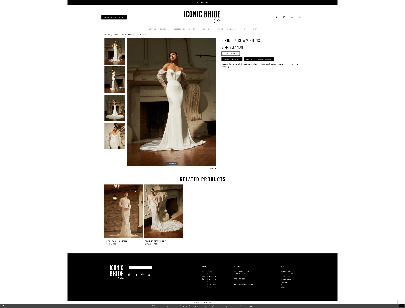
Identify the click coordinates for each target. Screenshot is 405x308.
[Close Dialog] (3, 306)
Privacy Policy (286, 271)
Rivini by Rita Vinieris (124, 34)
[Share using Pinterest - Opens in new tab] (215, 168)
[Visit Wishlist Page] (284, 17)
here (251, 306)
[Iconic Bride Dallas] (202, 17)
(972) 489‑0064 (240, 279)
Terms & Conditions (288, 274)
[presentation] (123, 211)
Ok (402, 306)
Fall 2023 (141, 34)
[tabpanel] (114, 52)
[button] (292, 17)
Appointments (286, 279)
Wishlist (284, 282)
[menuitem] (114, 17)
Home (107, 34)
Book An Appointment (232, 59)
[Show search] (276, 17)
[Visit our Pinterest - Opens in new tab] (142, 275)
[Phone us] (300, 17)
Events (283, 285)
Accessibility (285, 277)
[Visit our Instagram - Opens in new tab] (129, 274)
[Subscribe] (149, 267)
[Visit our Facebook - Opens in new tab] (136, 275)
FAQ (283, 288)
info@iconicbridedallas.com (243, 284)
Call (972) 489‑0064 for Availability (259, 59)
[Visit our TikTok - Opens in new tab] (149, 275)
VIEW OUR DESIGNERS (203, 2)
